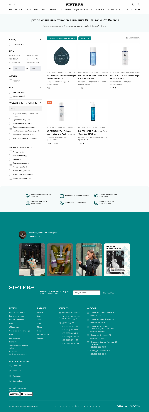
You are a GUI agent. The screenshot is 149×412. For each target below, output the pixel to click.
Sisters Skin (17, 371)
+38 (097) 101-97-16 (97, 331)
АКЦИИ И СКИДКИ (80, 10)
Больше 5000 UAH (33, 62)
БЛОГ (126, 10)
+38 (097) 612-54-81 (70, 326)
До (27, 68)
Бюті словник (14, 338)
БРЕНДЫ (110, 10)
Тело (39, 320)
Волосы (40, 312)
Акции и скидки (43, 334)
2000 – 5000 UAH (33, 59)
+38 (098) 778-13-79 (98, 316)
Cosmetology (18, 381)
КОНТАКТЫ (135, 10)
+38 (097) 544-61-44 (98, 338)
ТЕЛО (29, 10)
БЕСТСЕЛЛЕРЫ (65, 10)
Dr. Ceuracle (51, 72)
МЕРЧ (43, 10)
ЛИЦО (21, 10)
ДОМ (36, 10)
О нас (11, 323)
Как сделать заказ (16, 316)
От (10, 68)
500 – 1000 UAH (14, 62)
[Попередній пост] (22, 260)
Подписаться (35, 237)
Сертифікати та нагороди (19, 331)
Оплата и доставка (17, 312)
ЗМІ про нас (14, 327)
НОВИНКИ (52, 10)
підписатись (108, 293)
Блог (11, 334)
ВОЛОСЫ (13, 10)
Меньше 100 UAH (15, 55)
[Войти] (132, 4)
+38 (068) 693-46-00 (70, 337)
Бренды (40, 338)
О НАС (118, 10)
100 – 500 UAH (14, 59)
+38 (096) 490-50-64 (70, 344)
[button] (62, 38)
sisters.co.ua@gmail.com (71, 312)
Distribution (17, 376)
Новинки (40, 331)
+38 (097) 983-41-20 (70, 333)
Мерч (39, 327)
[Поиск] (15, 4)
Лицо (39, 316)
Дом (39, 323)
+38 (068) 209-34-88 (98, 347)
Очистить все (84, 38)
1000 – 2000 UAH (32, 55)
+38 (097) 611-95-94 (98, 323)
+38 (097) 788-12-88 (70, 330)
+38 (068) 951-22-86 (70, 340)
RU (10, 4)
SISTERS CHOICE (97, 10)
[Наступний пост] (126, 260)
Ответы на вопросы (17, 320)
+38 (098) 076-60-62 (98, 354)
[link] (138, 4)
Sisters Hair (17, 366)
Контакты (13, 342)
